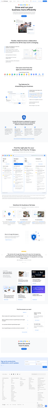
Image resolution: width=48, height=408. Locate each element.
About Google (14, 404)
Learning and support (41, 378)
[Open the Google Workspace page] (4, 1)
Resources (27, 1)
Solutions (10, 1)
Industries (18, 1)
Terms (10, 404)
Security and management (15, 378)
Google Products (19, 404)
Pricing (23, 1)
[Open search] (31, 1)
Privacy (8, 404)
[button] (46, 406)
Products (14, 1)
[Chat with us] (46, 406)
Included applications (5, 378)
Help (23, 404)
